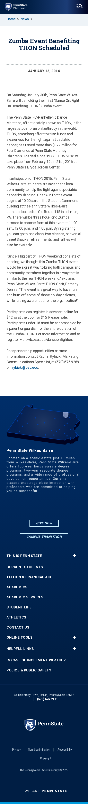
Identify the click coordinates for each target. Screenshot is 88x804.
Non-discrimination (39, 749)
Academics (17, 587)
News (24, 19)
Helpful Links (20, 649)
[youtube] (55, 507)
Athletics (16, 617)
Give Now (44, 523)
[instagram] (33, 507)
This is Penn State (24, 556)
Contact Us (18, 627)
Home (11, 19)
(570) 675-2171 (47, 699)
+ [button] (74, 555)
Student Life (19, 607)
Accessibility (65, 749)
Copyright (45, 758)
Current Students (25, 567)
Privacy (16, 749)
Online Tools (20, 637)
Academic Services (25, 597)
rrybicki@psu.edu (24, 367)
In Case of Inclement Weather (36, 660)
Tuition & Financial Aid (29, 577)
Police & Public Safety (29, 670)
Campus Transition (44, 537)
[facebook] (44, 507)
